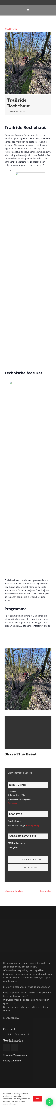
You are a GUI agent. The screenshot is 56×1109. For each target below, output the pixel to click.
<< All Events (11, 29)
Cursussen (13, 803)
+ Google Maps (33, 825)
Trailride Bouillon (14, 891)
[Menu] (28, 10)
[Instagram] (52, 10)
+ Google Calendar (28, 859)
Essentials (45, 891)
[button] (49, 1102)
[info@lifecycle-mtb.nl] (5, 1034)
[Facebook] (47, 10)
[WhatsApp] (26, 762)
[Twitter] (13, 762)
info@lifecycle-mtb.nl (18, 1034)
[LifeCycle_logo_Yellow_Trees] (7, 10)
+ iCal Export (28, 867)
